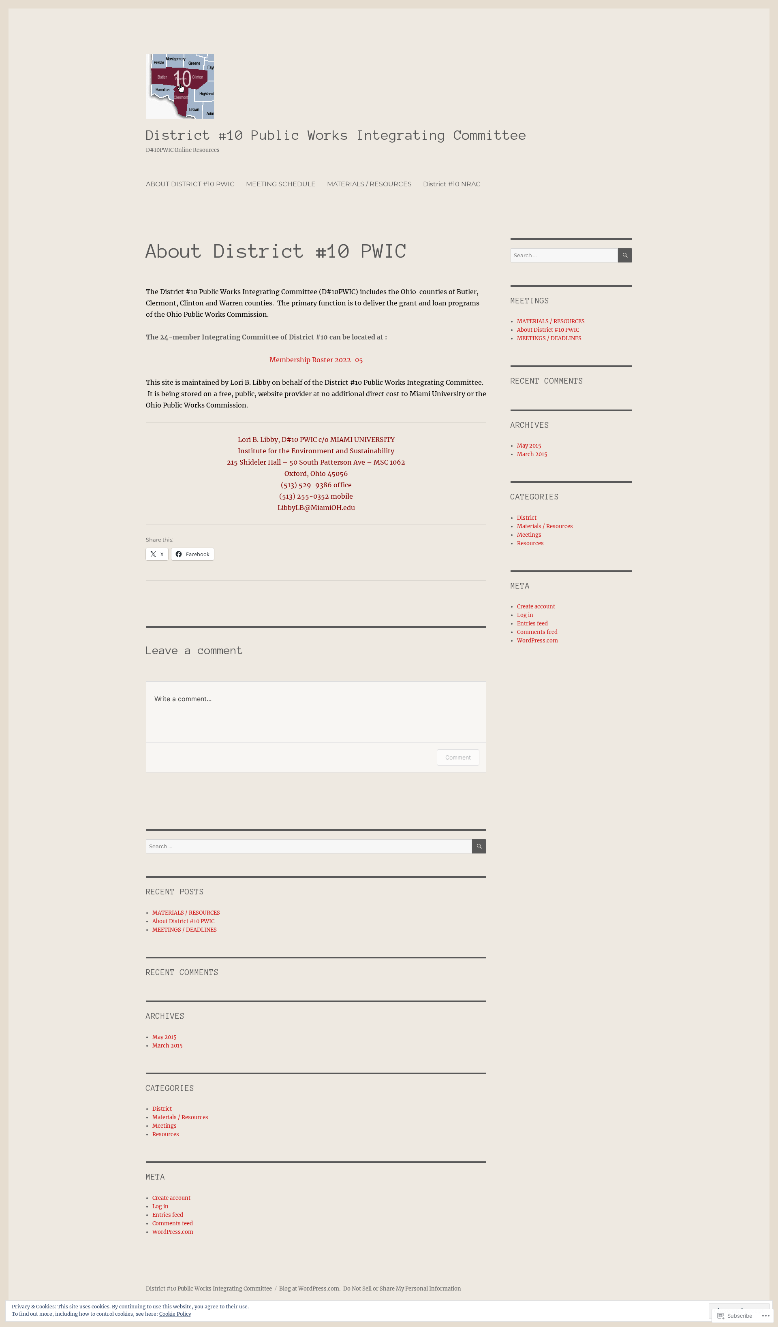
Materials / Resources (180, 1117)
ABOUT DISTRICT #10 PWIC (190, 184)
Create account (171, 1198)
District (162, 1108)
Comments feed (172, 1223)
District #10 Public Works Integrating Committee (336, 135)
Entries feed (167, 1215)
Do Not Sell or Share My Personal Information (402, 1288)
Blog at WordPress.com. (309, 1288)
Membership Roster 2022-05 (316, 360)
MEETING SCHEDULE (281, 184)
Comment (458, 757)
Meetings (164, 1125)
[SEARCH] (479, 846)
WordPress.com (172, 1232)
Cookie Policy (175, 1314)
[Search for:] (309, 846)
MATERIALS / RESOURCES (369, 184)
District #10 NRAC (452, 184)
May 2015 (164, 1037)
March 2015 (167, 1045)
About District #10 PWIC (183, 921)
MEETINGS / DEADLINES (184, 929)
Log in (160, 1206)
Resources (165, 1134)
